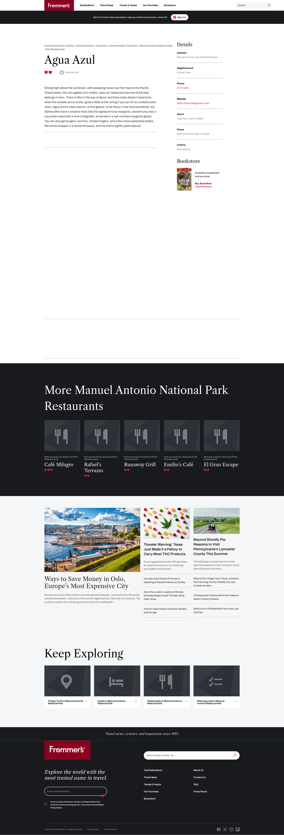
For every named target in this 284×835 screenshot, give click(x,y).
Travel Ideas (106, 5)
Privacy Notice (93, 829)
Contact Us (199, 777)
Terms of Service (110, 829)
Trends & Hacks (128, 5)
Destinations (87, 5)
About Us (198, 770)
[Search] (235, 755)
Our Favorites (150, 5)
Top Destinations (153, 770)
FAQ (195, 784)
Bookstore (170, 5)
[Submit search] (270, 5)
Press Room (200, 791)
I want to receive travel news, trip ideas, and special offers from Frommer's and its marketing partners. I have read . (77, 805)
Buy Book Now (203, 183)
